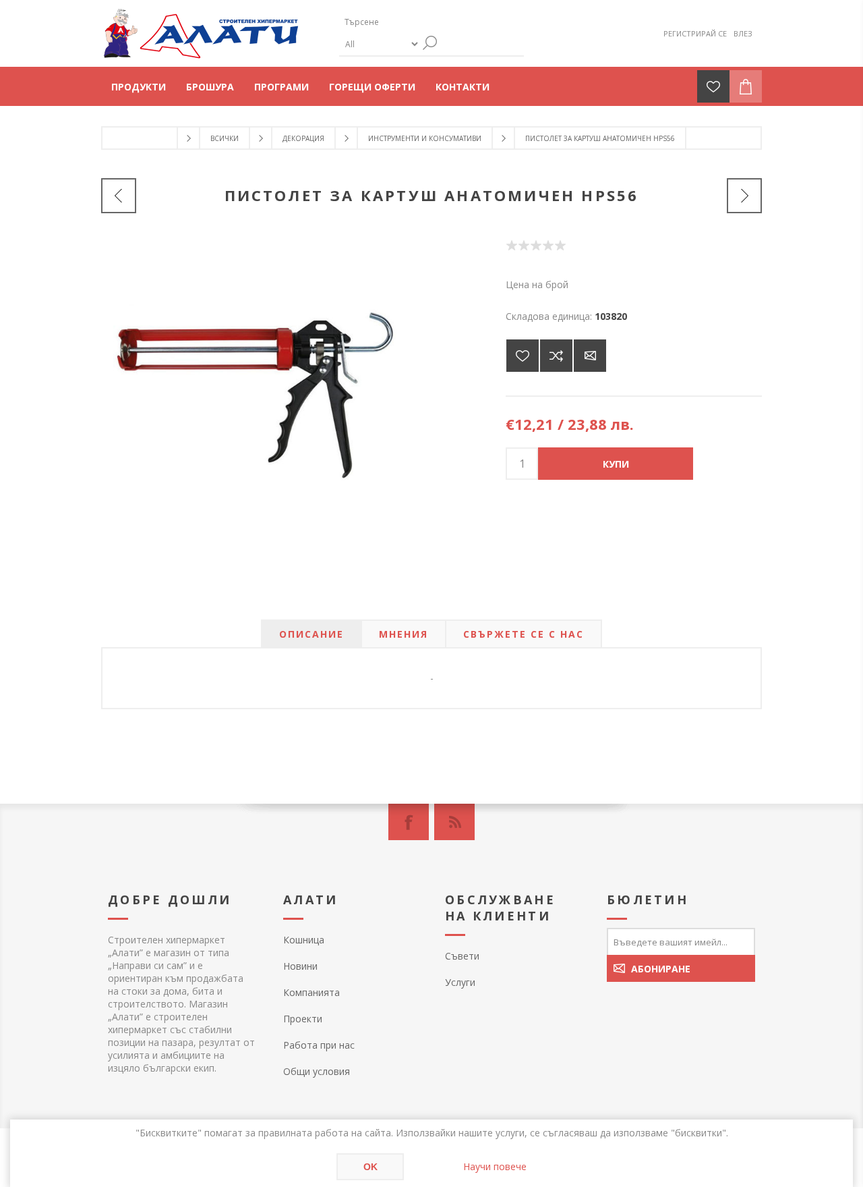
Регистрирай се (695, 33)
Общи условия (316, 1071)
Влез (743, 33)
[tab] (311, 633)
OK (370, 1166)
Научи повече (495, 1166)
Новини (300, 966)
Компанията (311, 992)
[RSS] (454, 822)
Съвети (462, 955)
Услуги (460, 982)
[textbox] (403, 22)
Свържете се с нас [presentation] (523, 634)
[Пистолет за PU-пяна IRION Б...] (118, 195)
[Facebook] (408, 822)
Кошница (303, 939)
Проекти (302, 1018)
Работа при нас (319, 1045)
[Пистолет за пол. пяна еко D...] (744, 195)
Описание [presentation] (311, 634)
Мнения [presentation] (403, 634)
